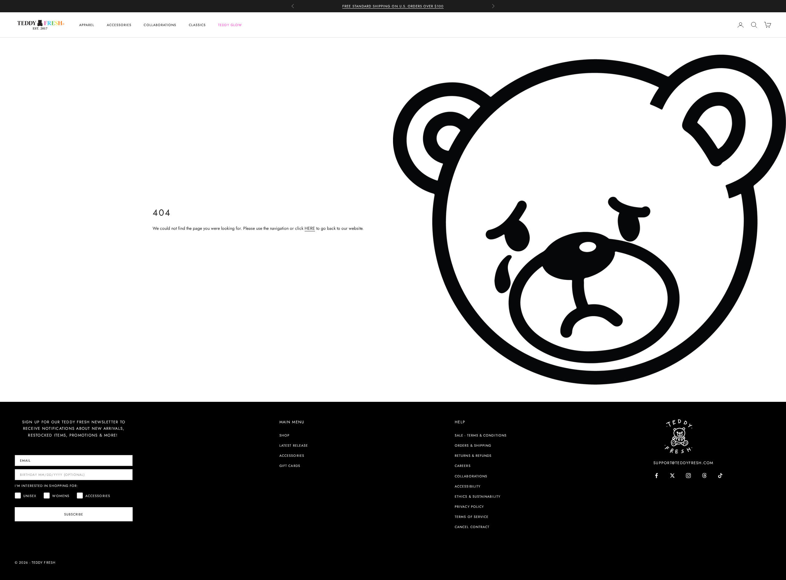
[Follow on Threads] (704, 475)
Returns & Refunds (473, 455)
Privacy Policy (469, 506)
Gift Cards (289, 465)
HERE (310, 228)
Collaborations (160, 24)
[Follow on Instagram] (688, 475)
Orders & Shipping (473, 445)
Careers (463, 465)
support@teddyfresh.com (683, 463)
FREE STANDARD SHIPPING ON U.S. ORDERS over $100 (393, 6)
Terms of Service (471, 516)
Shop (284, 435)
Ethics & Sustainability (477, 496)
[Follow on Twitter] (672, 475)
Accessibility (468, 486)
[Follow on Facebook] (656, 475)
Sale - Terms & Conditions (481, 435)
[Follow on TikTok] (720, 475)
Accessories (119, 24)
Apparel (87, 24)
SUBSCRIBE (74, 514)
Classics (197, 24)
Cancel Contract (472, 526)
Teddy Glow (230, 24)
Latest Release (293, 445)
